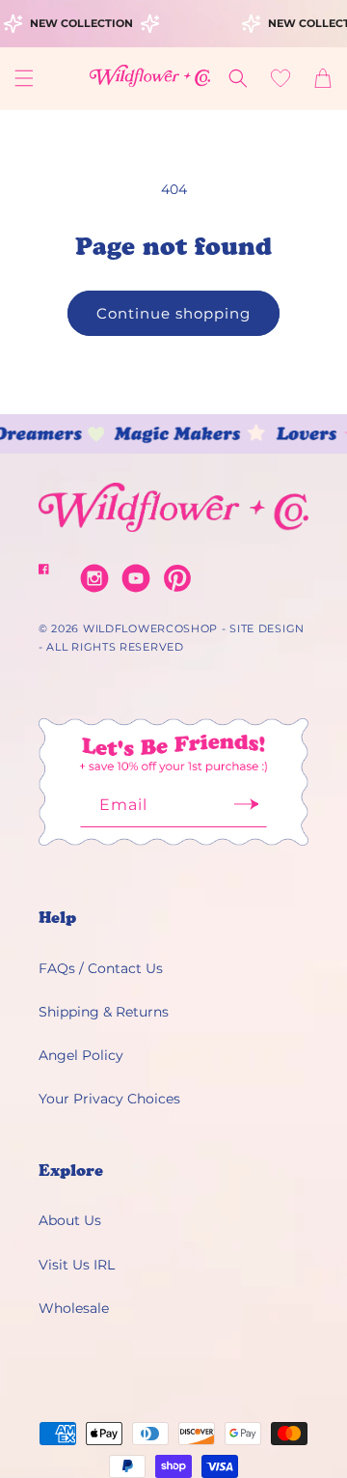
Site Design (267, 628)
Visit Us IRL (77, 1264)
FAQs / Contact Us (101, 968)
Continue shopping (173, 313)
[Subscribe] (246, 810)
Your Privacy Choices (109, 1098)
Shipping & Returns (104, 1011)
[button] (24, 78)
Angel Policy (81, 1055)
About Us (70, 1220)
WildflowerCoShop (150, 628)
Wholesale (74, 1308)
